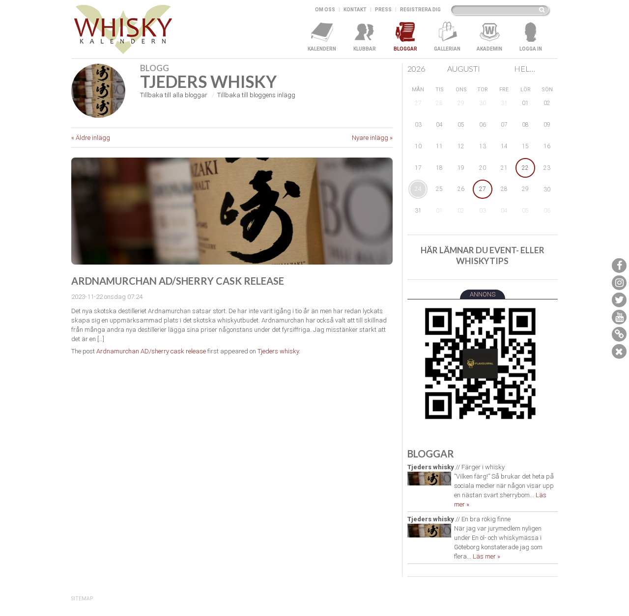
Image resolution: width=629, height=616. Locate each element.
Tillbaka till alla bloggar (173, 95)
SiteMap (82, 598)
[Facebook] (619, 265)
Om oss (325, 9)
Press (383, 9)
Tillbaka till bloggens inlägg (256, 95)
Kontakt (355, 9)
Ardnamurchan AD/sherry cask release (151, 351)
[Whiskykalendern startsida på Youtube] (619, 317)
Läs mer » (486, 556)
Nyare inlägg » (372, 137)
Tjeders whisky (278, 351)
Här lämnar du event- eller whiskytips (482, 255)
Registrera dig (420, 9)
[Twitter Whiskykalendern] (619, 300)
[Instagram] (619, 282)
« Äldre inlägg (90, 137)
